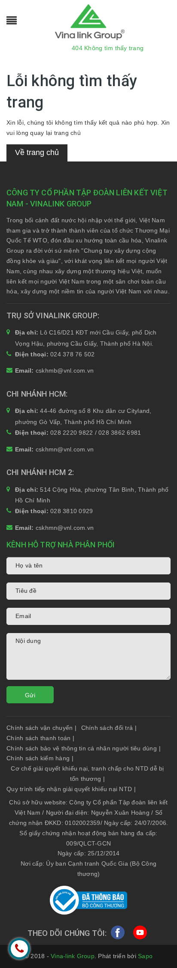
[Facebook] (118, 935)
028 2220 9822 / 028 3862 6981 (95, 432)
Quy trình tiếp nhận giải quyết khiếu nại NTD (71, 789)
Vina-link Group (73, 956)
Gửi (30, 695)
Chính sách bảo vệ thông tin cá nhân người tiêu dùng (83, 748)
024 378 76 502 (72, 354)
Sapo (145, 956)
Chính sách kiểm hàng (39, 758)
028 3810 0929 (71, 511)
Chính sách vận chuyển (41, 727)
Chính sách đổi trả (109, 727)
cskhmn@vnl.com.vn (65, 449)
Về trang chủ (37, 152)
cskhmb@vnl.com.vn (65, 370)
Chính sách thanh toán (40, 738)
